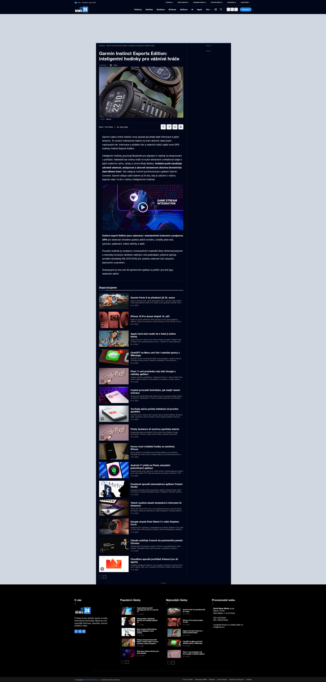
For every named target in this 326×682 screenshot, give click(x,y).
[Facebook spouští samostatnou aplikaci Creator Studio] (114, 489)
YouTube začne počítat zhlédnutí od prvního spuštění (154, 410)
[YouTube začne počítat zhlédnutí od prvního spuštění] (114, 414)
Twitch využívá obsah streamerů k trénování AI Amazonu (156, 504)
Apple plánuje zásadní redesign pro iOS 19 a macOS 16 (147, 610)
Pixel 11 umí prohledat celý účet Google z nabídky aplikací (153, 373)
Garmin (108, 119)
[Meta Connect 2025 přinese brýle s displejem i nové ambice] (128, 632)
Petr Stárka (109, 127)
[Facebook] (228, 9)
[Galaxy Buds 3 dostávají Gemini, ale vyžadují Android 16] (128, 621)
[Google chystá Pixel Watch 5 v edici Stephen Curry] (114, 526)
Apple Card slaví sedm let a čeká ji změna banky (153, 335)
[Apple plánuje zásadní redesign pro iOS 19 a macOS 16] (128, 611)
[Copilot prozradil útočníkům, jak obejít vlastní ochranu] (114, 395)
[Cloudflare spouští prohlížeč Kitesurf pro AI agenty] (114, 564)
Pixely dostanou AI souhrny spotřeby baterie (155, 429)
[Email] (175, 126)
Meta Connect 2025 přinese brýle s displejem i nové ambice (147, 631)
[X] (236, 9)
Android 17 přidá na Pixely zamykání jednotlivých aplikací (150, 467)
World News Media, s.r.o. (92, 680)
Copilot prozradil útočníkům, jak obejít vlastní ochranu (155, 391)
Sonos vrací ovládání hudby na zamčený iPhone (153, 448)
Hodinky (102, 45)
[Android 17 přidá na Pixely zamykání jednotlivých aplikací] (114, 470)
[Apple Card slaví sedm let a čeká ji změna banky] (114, 339)
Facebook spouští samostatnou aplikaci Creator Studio (157, 485)
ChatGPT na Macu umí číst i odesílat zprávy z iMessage (155, 354)
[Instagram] (232, 9)
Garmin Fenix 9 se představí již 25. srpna (153, 297)
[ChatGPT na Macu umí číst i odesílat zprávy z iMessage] (114, 357)
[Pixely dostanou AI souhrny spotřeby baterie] (114, 432)
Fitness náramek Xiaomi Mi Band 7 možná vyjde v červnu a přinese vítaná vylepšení (147, 642)
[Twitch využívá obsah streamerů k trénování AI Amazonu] (114, 508)
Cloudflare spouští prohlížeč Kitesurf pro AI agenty (154, 560)
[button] (221, 9)
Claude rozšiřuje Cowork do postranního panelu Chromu (157, 542)
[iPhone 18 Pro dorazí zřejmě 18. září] (114, 320)
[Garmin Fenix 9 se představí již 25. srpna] (114, 301)
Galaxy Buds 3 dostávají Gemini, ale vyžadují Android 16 (147, 620)
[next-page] (104, 577)
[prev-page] (100, 577)
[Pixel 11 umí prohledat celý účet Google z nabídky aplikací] (114, 376)
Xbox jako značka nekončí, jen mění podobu (148, 652)
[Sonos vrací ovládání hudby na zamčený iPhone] (114, 451)
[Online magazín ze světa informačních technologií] (78, 9)
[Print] (180, 126)
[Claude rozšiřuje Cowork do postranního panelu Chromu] (114, 545)
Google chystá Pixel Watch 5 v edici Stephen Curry (155, 523)
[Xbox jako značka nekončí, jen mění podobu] (128, 653)
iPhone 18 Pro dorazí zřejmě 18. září (150, 316)
